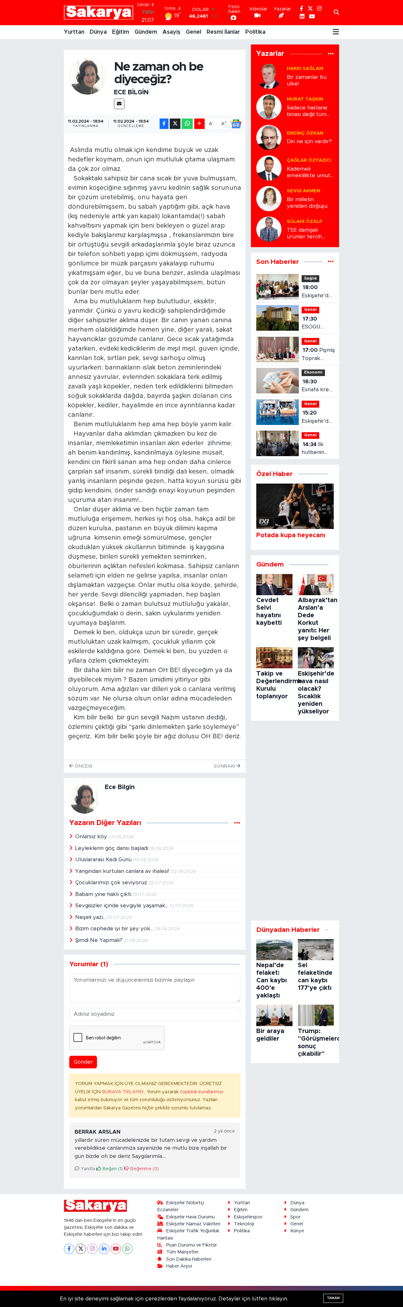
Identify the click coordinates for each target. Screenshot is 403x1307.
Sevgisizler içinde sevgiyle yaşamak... (122, 905)
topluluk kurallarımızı (201, 1091)
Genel (193, 32)
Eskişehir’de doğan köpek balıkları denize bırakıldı (317, 417)
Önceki (82, 766)
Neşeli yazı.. (90, 917)
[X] (81, 1249)
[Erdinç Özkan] (268, 137)
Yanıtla (87, 1168)
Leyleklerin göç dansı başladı (112, 848)
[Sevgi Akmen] (268, 198)
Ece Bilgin (131, 92)
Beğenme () (144, 1168)
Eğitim (120, 32)
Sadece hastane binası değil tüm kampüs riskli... (307, 111)
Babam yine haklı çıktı (104, 894)
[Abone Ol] (236, 123)
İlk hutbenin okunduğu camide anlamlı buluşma (314, 449)
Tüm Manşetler (182, 1252)
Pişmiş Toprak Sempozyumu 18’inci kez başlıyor (320, 354)
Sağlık (310, 278)
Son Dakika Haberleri (188, 1259)
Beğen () (112, 1168)
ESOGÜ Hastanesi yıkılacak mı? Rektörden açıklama (316, 323)
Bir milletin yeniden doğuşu (307, 203)
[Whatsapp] (127, 1249)
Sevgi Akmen (303, 191)
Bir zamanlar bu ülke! (306, 80)
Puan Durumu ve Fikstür (191, 1245)
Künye (297, 1231)
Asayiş (171, 32)
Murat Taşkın (305, 99)
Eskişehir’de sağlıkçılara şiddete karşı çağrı (317, 292)
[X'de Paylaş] (175, 124)
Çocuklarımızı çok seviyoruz (112, 882)
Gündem (145, 32)
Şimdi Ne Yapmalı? (99, 940)
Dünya (98, 32)
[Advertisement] (295, 820)
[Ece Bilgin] (87, 76)
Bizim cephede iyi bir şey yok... (115, 928)
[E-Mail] (119, 104)
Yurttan (74, 32)
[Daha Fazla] (199, 124)
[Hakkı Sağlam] (268, 75)
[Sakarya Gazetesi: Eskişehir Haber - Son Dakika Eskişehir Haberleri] (98, 12)
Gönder (83, 1062)
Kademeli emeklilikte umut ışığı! (308, 172)
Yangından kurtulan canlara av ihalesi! (123, 871)
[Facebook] (69, 1249)
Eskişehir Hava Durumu (190, 1217)
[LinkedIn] (104, 1249)
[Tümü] (331, 54)
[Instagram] (92, 1249)
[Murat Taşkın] (268, 106)
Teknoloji (244, 1224)
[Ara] (336, 13)
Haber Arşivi (179, 1266)
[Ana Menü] (336, 32)
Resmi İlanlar (223, 32)
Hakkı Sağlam (305, 68)
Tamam (333, 1298)
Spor (295, 1217)
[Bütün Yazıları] (237, 823)
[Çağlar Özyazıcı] (268, 167)
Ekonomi (313, 372)
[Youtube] (116, 1249)
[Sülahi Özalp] (268, 228)
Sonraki (225, 766)
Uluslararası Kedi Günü (104, 859)
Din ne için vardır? (309, 141)
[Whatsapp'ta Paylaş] (187, 124)
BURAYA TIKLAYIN (123, 1091)
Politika (255, 32)
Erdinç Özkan (305, 133)
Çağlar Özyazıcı (309, 160)
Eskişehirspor (248, 1217)
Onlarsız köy (92, 836)
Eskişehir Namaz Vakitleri (193, 1224)
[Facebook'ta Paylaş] (164, 124)
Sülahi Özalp (304, 221)
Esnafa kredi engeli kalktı (317, 386)
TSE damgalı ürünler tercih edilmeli (304, 233)
